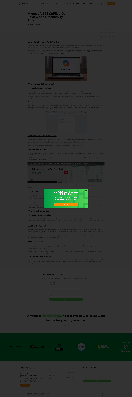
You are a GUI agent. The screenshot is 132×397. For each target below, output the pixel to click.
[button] (86, 191)
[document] (66, 198)
